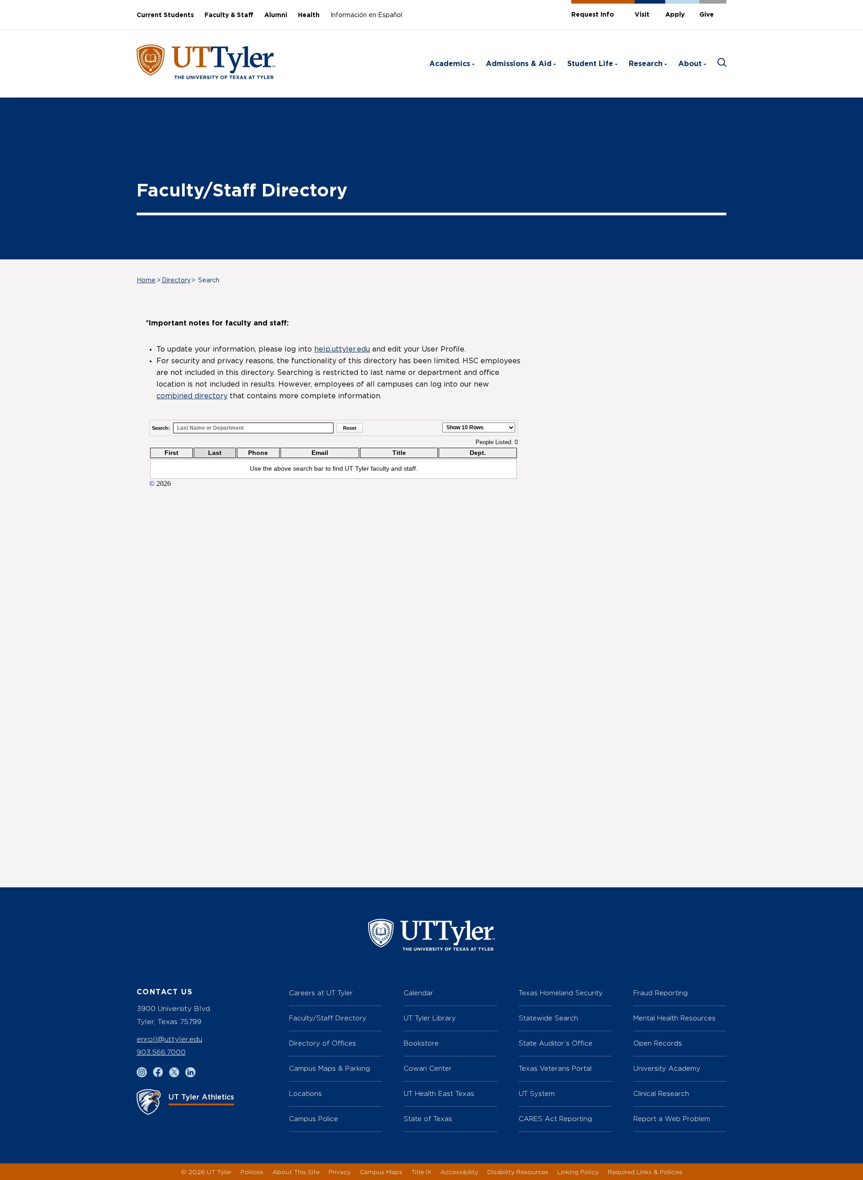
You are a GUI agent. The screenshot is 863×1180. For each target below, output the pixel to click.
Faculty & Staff (229, 15)
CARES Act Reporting (555, 1118)
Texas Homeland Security (561, 992)
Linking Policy (578, 1171)
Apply (675, 15)
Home (146, 280)
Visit (642, 15)
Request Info (592, 15)
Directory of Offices (322, 1043)
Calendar (418, 992)
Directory (176, 280)
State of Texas (428, 1118)
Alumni (275, 15)
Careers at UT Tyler (321, 992)
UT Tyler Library (430, 1018)
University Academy (666, 1068)
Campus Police (313, 1118)
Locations (305, 1093)
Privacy (340, 1171)
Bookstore (421, 1043)
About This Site (296, 1171)
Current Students (165, 15)
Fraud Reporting (660, 992)
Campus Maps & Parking (329, 1068)
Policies (251, 1171)
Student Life (590, 63)
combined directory (191, 396)
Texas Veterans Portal (555, 1068)
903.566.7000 (161, 1052)
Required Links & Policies (645, 1171)
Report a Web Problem (671, 1118)
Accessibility (459, 1171)
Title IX (421, 1171)
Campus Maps (381, 1171)
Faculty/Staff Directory (327, 1018)
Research (646, 63)
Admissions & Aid (519, 63)
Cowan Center (428, 1068)
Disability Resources (517, 1171)
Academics (449, 63)
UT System (537, 1093)
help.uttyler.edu (342, 349)
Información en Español (366, 15)
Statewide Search (548, 1018)
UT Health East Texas (439, 1093)
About (690, 63)
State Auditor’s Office (555, 1043)
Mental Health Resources (674, 1018)
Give (706, 15)
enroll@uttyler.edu (169, 1039)
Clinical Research (661, 1093)
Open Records (657, 1043)
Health (309, 15)
